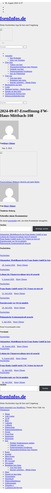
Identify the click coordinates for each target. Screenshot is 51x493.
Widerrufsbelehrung (12, 481)
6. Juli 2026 (7, 322)
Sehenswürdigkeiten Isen (15, 96)
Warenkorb (9, 479)
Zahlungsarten (10, 483)
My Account (10, 461)
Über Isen (9, 62)
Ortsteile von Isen (17, 69)
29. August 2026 (8, 265)
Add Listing (9, 416)
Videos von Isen (16, 65)
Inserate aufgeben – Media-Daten (23, 82)
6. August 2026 (8, 279)
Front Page (9, 434)
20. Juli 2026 (7, 308)
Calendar (8, 423)
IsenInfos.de (13, 18)
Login (7, 87)
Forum (7, 432)
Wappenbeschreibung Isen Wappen (23, 67)
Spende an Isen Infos (13, 91)
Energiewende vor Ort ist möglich (13, 241)
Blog (7, 421)
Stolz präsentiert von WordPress (12, 407)
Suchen (3, 225)
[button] (0, 44)
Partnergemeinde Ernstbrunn (21, 71)
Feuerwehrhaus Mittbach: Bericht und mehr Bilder (20, 182)
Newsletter (9, 463)
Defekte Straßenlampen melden (22, 443)
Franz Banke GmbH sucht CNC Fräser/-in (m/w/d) (20, 239)
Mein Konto (9, 456)
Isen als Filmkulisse (17, 74)
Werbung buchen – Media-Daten (18, 89)
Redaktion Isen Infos (18, 80)
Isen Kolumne (15, 58)
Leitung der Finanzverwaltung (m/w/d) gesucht (18, 237)
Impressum (9, 436)
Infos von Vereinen (17, 60)
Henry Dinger (9, 143)
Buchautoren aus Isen (13, 85)
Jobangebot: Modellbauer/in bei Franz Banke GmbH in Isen (23, 234)
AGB (7, 418)
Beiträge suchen (42, 229)
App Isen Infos (16, 78)
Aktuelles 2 (9, 485)
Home (7, 414)
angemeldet (12, 221)
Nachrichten (5, 255)
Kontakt (8, 454)
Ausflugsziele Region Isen (15, 94)
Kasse (7, 452)
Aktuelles (8, 56)
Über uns (8, 76)
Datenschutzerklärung (13, 430)
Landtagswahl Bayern (13, 488)
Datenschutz (10, 427)
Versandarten (10, 476)
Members (8, 459)
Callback (8, 425)
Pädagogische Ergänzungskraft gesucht (15, 243)
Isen (6, 441)
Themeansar (5, 410)
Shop (7, 472)
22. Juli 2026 (7, 293)
